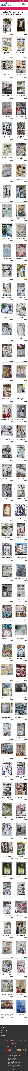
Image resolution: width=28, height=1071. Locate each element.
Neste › (13, 1022)
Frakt (4, 1040)
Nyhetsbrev (14, 1043)
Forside (2, 8)
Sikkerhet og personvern (20, 1040)
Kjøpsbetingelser (10, 1040)
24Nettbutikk (16, 1069)
